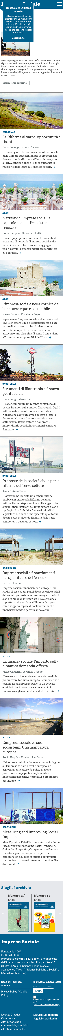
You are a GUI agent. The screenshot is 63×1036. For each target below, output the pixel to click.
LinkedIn (51, 1018)
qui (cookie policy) (21, 24)
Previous (3, 913)
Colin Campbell (11, 233)
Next (59, 913)
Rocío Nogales (11, 757)
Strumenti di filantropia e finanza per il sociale (30, 391)
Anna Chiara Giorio (14, 491)
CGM (18, 951)
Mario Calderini (11, 671)
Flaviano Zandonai (32, 757)
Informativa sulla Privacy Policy (46, 1005)
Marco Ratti (25, 399)
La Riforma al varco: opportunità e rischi (31, 139)
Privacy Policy (9, 991)
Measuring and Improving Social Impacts (30, 834)
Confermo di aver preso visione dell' (46, 1002)
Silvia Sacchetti (31, 233)
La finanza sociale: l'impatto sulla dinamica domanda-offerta (30, 664)
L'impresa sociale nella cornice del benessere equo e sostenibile (30, 306)
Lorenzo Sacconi (30, 147)
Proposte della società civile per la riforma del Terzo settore (31, 483)
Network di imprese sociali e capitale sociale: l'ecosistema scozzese (26, 223)
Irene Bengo (9, 399)
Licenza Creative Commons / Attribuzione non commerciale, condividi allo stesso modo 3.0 (14, 1022)
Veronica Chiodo (32, 671)
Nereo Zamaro (11, 314)
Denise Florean (11, 583)
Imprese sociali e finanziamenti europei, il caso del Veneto (28, 575)
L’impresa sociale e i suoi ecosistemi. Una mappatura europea (25, 748)
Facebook (52, 1014)
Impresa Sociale (20, 942)
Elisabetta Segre (31, 314)
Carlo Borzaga (10, 147)
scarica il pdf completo (15, 83)
